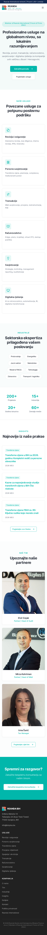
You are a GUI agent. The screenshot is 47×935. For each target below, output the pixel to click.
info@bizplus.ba (8, 825)
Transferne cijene (9, 846)
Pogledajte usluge (23, 77)
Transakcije (6, 858)
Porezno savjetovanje (11, 842)
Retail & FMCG (15, 370)
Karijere (5, 900)
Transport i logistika (31, 376)
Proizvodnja (16, 356)
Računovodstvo (8, 863)
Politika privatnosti (9, 908)
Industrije (6, 892)
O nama (5, 883)
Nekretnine (32, 363)
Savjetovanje (7, 867)
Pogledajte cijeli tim (21, 744)
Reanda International (10, 913)
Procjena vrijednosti (10, 850)
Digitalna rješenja (9, 871)
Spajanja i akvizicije (10, 854)
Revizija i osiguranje (10, 837)
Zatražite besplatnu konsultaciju (21, 787)
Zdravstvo (12, 376)
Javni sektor (16, 363)
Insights (5, 896)
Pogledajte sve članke (21, 529)
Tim (3, 887)
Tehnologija (32, 370)
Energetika (31, 356)
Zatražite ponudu (21, 69)
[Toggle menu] (42, 7)
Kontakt (5, 904)
